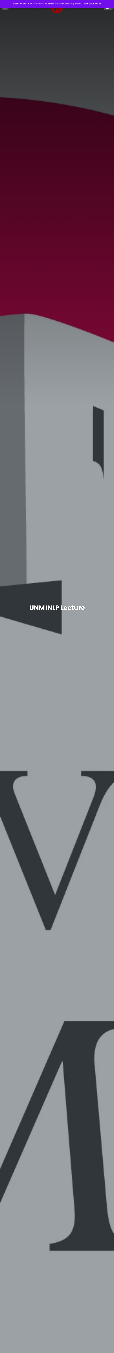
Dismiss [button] (97, 3)
